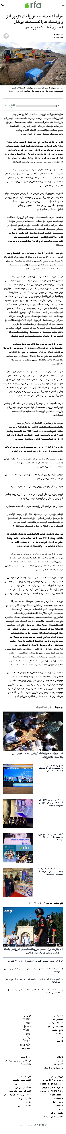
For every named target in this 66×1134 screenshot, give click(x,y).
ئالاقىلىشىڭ (26, 1064)
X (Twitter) (56, 1095)
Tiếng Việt (25, 1045)
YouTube (58, 1098)
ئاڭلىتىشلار (58, 1064)
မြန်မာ (27, 1026)
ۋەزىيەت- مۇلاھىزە (55, 1023)
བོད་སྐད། (27, 1041)
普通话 (27, 1019)
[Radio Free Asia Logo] (33, 5)
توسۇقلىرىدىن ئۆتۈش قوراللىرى (18, 1060)
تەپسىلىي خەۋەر (56, 1019)
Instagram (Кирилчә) (51, 1091)
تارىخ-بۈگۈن (57, 1030)
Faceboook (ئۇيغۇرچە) (52, 1080)
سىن (61, 1037)
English (26, 1048)
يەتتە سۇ (59, 1034)
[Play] (59, 105)
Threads (58, 1106)
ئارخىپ (60, 1041)
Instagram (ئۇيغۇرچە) (52, 1087)
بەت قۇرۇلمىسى (24, 1106)
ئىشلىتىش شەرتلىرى (23, 1087)
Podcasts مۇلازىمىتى (53, 1068)
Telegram (58, 1102)
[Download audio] (6, 105)
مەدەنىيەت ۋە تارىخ (55, 1026)
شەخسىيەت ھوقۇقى (23, 1084)
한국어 (27, 1030)
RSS (61, 1109)
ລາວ (28, 1034)
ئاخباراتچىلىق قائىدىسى (21, 1080)
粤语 (28, 1023)
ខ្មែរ (29, 1037)
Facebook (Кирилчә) (51, 1084)
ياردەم (28, 1102)
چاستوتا (60, 1060)
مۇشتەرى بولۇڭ (56, 1113)
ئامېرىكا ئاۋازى (24, 1098)
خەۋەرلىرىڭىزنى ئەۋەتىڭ (53, 1116)
